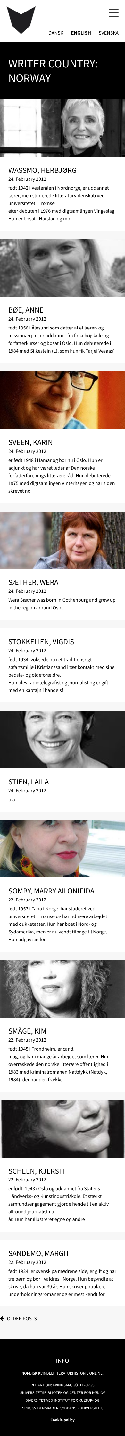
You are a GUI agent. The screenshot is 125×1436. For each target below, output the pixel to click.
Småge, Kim (27, 1031)
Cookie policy (62, 1420)
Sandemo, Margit (39, 1253)
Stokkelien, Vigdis (41, 642)
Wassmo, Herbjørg (42, 170)
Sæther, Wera (33, 582)
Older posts (22, 1318)
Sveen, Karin (30, 442)
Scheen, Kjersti (36, 1171)
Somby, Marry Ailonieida (51, 891)
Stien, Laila (28, 782)
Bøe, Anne (26, 310)
